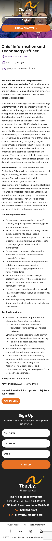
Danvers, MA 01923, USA (16, 56)
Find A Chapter (25, 28)
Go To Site (11, 401)
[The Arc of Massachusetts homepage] (29, 7)
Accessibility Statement (34, 525)
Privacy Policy (13, 525)
